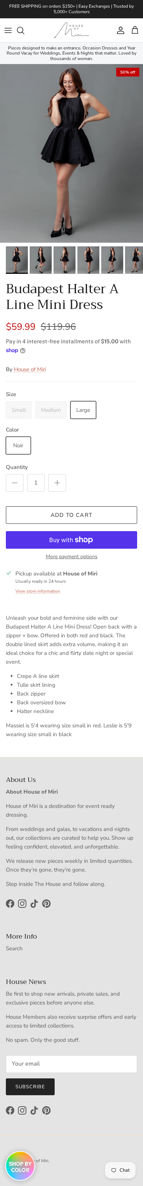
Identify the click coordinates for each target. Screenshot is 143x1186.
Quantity (17, 467)
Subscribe (30, 1087)
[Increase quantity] (57, 483)
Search (14, 948)
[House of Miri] (71, 30)
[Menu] (8, 30)
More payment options (72, 557)
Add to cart (71, 515)
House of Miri (30, 369)
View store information (37, 591)
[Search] (24, 30)
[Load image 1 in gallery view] (71, 153)
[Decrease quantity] (14, 483)
